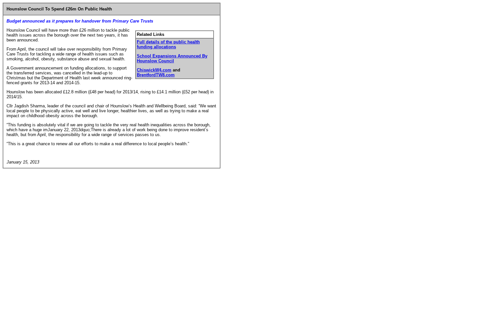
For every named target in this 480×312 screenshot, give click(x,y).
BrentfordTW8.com (156, 74)
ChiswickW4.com (154, 70)
